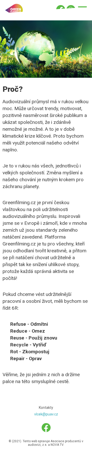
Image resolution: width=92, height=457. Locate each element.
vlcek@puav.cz (46, 414)
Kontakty (46, 408)
